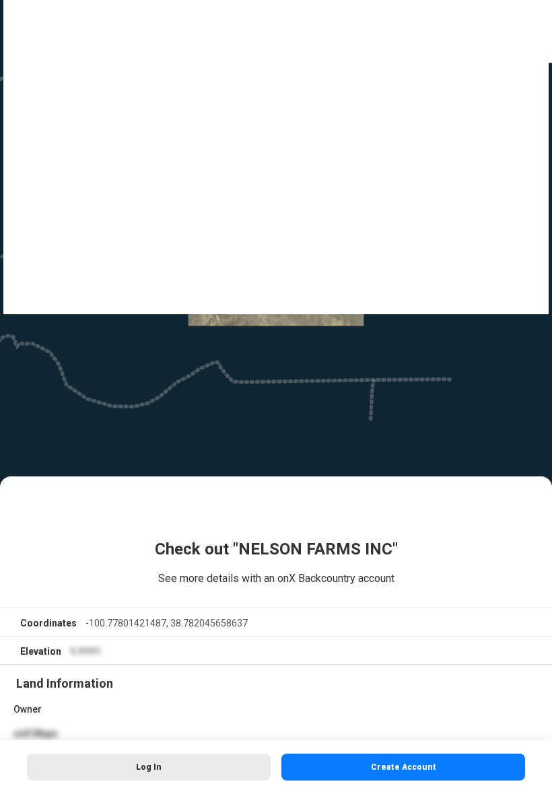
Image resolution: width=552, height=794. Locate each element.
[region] (276, 397)
